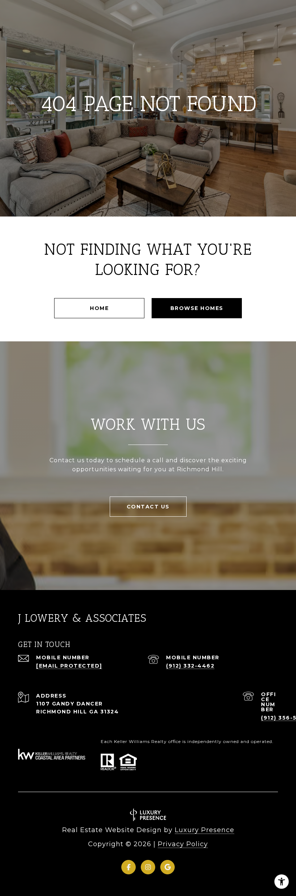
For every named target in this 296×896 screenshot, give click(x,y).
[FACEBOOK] (128, 867)
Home (99, 308)
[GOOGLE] (167, 867)
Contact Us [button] (148, 506)
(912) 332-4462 (190, 666)
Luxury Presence (204, 830)
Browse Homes (196, 308)
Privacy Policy (183, 844)
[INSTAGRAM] (148, 867)
